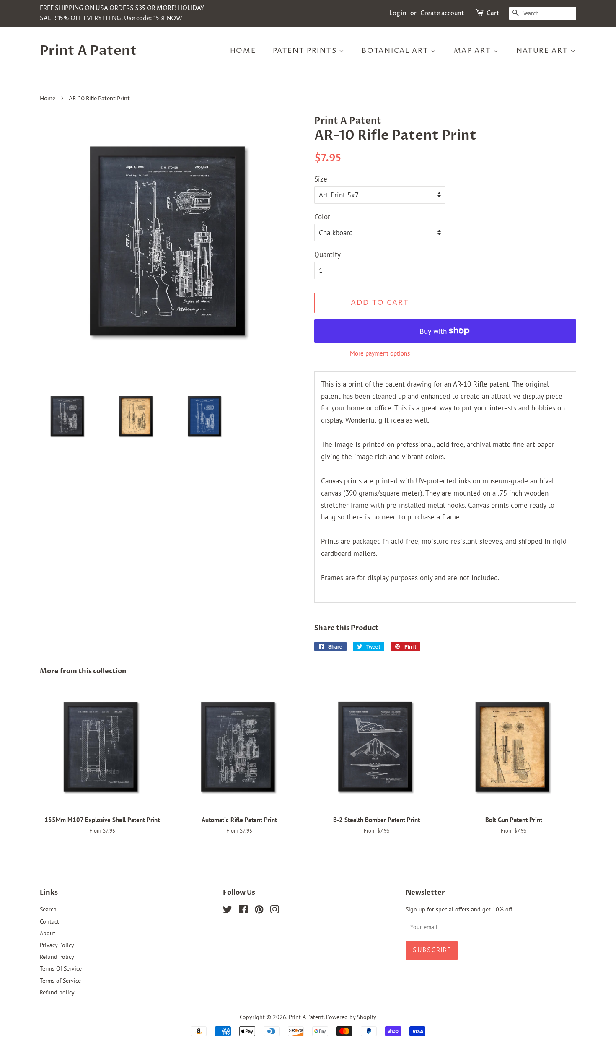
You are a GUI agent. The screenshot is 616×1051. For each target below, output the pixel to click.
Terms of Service (60, 980)
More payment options (380, 353)
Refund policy (57, 992)
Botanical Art (396, 51)
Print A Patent (88, 51)
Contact (49, 921)
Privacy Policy (57, 945)
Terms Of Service (61, 968)
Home (243, 51)
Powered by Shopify (351, 1017)
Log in (397, 13)
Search (48, 909)
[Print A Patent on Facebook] (243, 911)
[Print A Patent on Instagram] (274, 911)
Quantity (327, 254)
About (47, 933)
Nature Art (543, 51)
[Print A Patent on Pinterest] (259, 911)
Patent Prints (306, 51)
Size (320, 179)
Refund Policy (57, 956)
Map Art (474, 51)
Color (322, 216)
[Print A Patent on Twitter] (227, 911)
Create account (442, 13)
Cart (493, 13)
